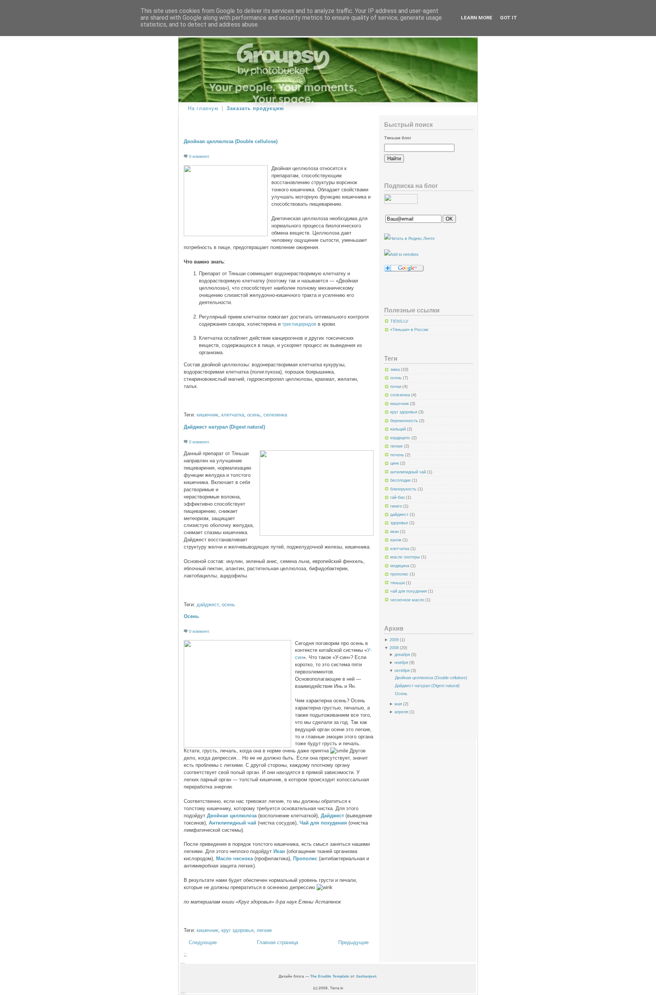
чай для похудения (409, 591)
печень (397, 455)
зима (395, 369)
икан (395, 531)
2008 (394, 647)
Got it (508, 17)
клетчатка (232, 415)
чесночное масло (407, 600)
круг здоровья (237, 930)
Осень (191, 616)
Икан (279, 851)
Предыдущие (353, 942)
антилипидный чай (408, 472)
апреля (401, 712)
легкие (264, 930)
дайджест (208, 604)
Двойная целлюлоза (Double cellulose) (231, 141)
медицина (400, 565)
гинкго (396, 506)
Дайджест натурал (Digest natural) (224, 427)
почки (396, 386)
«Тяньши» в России (409, 329)
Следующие (203, 942)
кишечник (207, 415)
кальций (398, 429)
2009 (394, 639)
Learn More (476, 17)
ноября (401, 662)
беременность (404, 420)
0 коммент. (199, 156)
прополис (400, 574)
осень (253, 415)
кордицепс (401, 437)
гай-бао (398, 497)
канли (396, 540)
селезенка (275, 415)
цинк (395, 463)
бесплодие (401, 480)
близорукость (404, 489)
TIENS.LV (399, 321)
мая (398, 704)
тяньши (398, 582)
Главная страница (277, 942)
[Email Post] (184, 403)
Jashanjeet (366, 976)
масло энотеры (405, 557)
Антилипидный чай (232, 823)
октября (402, 670)
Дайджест (332, 815)
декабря (402, 654)
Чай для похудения (323, 823)
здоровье (399, 522)
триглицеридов (299, 324)
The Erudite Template (329, 976)
